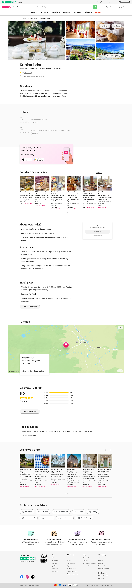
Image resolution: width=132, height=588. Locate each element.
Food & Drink (77, 12)
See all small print (30, 306)
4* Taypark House (72, 192)
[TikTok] (33, 578)
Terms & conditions (106, 585)
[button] (67, 212)
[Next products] (110, 173)
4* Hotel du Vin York (104, 469)
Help (84, 555)
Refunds (85, 560)
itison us (100, 563)
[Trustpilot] (18, 2)
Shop (54, 555)
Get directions (39, 371)
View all (99, 173)
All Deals (23, 18)
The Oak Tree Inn (56, 469)
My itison (70, 555)
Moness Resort (24, 192)
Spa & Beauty (56, 566)
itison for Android (103, 568)
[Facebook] (22, 578)
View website (27, 371)
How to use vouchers (89, 563)
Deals (33, 12)
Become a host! (125, 2)
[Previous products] (106, 173)
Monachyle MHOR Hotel (25, 470)
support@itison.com (88, 566)
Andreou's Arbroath (41, 469)
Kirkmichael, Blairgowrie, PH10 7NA (34, 76)
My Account (70, 566)
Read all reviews (30, 411)
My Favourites (71, 568)
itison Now (55, 568)
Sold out (97, 73)
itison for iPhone (103, 566)
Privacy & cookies (92, 585)
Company (102, 555)
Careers (100, 560)
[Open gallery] (66, 40)
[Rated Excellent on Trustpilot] (8, 2)
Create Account (71, 558)
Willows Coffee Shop (41, 192)
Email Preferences (72, 574)
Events (43, 12)
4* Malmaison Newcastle (71, 470)
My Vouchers (71, 563)
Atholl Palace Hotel (104, 192)
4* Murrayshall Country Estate (87, 193)
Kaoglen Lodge (45, 229)
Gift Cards (88, 12)
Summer (98, 12)
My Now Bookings (72, 571)
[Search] (95, 7)
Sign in (69, 560)
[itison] (6, 7)
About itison (102, 558)
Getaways (66, 12)
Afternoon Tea (32, 18)
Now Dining (56, 12)
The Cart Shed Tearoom (55, 193)
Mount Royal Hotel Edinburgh (88, 470)
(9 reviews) (28, 73)
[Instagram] (27, 578)
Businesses (102, 573)
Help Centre (86, 558)
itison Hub (101, 578)
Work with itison (103, 576)
